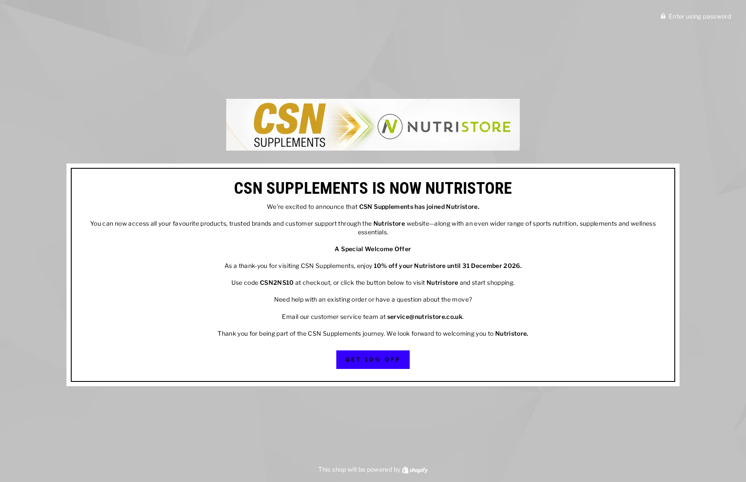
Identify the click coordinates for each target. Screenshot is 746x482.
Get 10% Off (373, 359)
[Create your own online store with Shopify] (415, 469)
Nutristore (462, 206)
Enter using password (700, 16)
